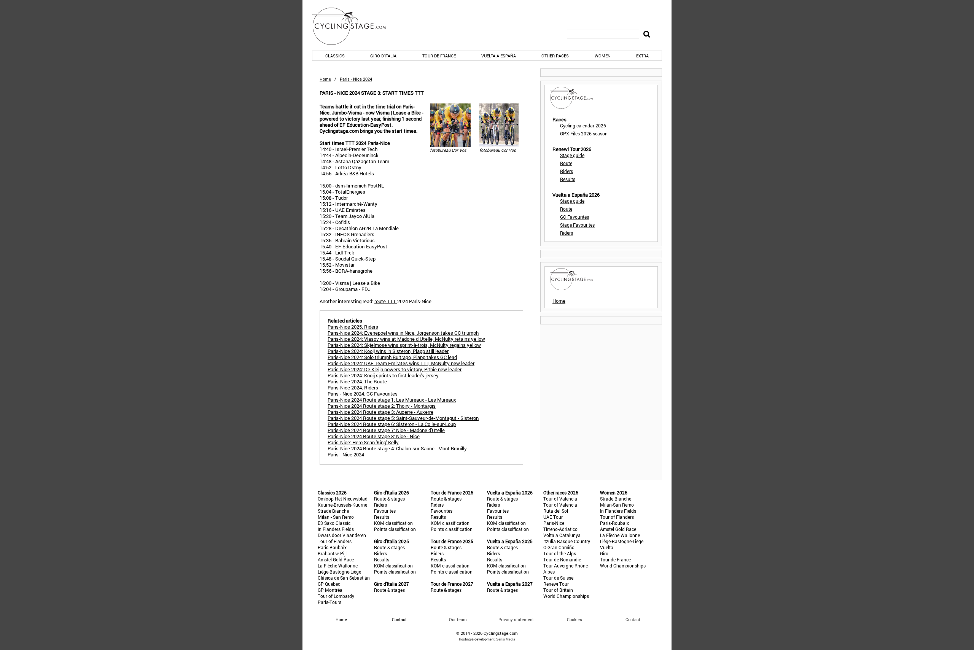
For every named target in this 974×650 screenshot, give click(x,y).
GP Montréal (331, 590)
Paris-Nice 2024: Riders (353, 387)
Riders (566, 171)
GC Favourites (574, 217)
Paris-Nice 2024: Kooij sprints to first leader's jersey (383, 375)
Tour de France (439, 56)
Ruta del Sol (555, 511)
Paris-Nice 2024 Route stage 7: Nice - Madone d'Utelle (386, 430)
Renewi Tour (556, 584)
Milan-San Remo (617, 505)
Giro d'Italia (383, 56)
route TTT (385, 301)
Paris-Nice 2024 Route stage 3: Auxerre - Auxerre (380, 411)
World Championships (566, 596)
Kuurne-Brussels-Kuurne (342, 505)
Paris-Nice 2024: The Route (357, 381)
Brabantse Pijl (332, 553)
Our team (458, 619)
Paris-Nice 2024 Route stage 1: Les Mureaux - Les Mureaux (392, 399)
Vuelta (606, 547)
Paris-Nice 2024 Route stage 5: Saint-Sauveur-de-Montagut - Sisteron (403, 418)
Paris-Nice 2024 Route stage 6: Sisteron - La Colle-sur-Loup (392, 424)
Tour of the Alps (559, 553)
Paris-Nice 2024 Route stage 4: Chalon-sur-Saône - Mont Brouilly (397, 448)
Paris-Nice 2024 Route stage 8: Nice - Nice (374, 436)
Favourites (385, 511)
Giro (604, 553)
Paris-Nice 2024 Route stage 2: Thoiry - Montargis (382, 405)
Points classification (395, 529)
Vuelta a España (498, 56)
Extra (642, 56)
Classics (335, 56)
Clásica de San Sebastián (344, 578)
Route (566, 163)
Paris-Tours (329, 602)
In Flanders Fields (336, 529)
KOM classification (393, 523)
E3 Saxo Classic (334, 523)
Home (325, 79)
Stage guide (572, 155)
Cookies (574, 619)
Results (567, 179)
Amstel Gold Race (336, 559)
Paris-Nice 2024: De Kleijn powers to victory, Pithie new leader (395, 369)
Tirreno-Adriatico (560, 529)
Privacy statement (516, 619)
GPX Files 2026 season (584, 133)
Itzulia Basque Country (566, 541)
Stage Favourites (577, 225)
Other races (555, 56)
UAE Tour (553, 517)
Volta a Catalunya (562, 535)
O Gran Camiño (559, 547)
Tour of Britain (558, 590)
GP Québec (329, 584)
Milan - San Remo (336, 517)
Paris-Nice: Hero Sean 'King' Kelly (363, 442)
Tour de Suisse (558, 578)
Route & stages (389, 499)
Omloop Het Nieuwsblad (343, 499)
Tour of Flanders (335, 541)
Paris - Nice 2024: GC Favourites (363, 393)
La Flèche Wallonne (338, 566)
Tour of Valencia (560, 499)
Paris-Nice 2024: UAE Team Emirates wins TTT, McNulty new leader (401, 363)
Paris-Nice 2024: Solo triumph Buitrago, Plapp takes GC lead (392, 357)
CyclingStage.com (354, 26)
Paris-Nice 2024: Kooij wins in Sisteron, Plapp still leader (388, 351)
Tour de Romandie (562, 559)
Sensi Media (505, 639)
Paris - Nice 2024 (346, 454)
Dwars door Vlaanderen (342, 535)
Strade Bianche (333, 511)
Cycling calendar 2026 (583, 125)
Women (603, 56)
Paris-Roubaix (332, 547)
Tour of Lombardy (336, 596)
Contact (632, 619)
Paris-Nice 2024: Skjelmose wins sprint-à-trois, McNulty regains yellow (404, 345)
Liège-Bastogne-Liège (339, 572)
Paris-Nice (553, 523)
